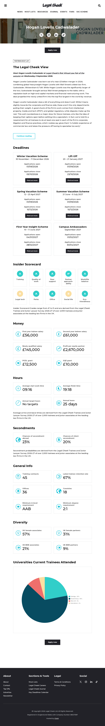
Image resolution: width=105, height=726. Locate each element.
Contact (6, 685)
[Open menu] (5, 5)
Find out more (32, 180)
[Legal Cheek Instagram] (49, 35)
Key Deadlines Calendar (39, 692)
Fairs (71, 12)
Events (63, 12)
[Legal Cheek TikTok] (64, 35)
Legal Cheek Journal (37, 689)
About (6, 682)
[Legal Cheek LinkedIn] (56, 35)
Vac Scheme (82, 12)
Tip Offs (6, 689)
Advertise (7, 692)
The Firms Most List (21, 61)
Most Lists (30, 12)
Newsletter (8, 696)
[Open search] (99, 5)
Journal (54, 12)
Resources (43, 12)
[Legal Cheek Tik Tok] (97, 682)
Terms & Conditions (62, 682)
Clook (56, 718)
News (20, 12)
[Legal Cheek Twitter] (41, 35)
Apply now (52, 50)
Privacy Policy (60, 685)
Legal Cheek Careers (37, 685)
